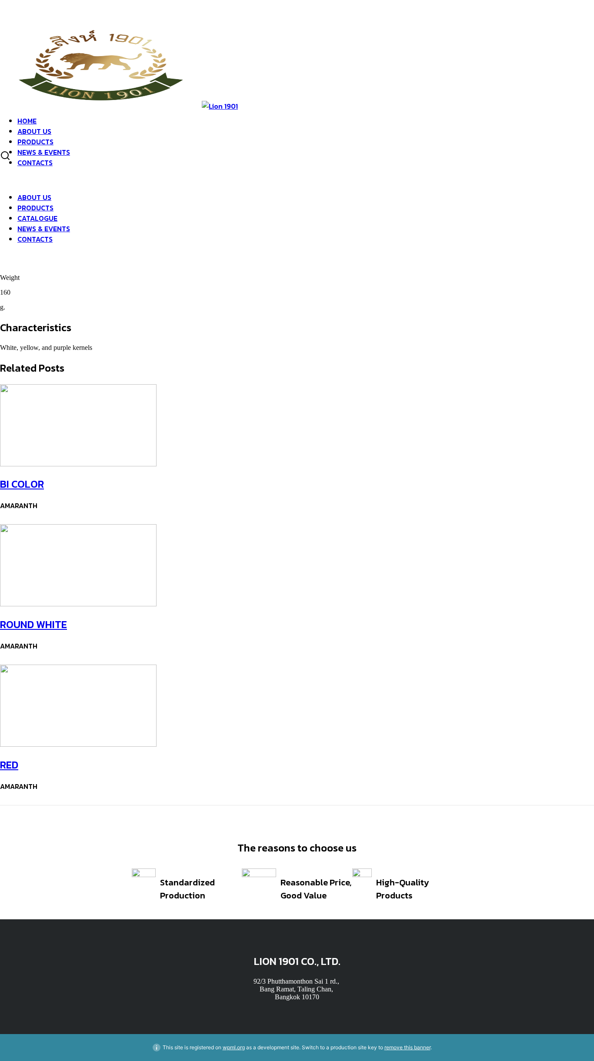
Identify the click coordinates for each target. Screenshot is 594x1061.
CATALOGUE (37, 218)
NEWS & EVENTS (43, 152)
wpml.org (234, 1047)
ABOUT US (34, 131)
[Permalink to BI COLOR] (78, 464)
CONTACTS (35, 162)
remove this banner (407, 1047)
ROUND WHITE (33, 624)
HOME (27, 121)
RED (9, 764)
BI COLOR (22, 484)
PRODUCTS (35, 141)
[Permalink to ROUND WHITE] (78, 604)
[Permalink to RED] (78, 744)
